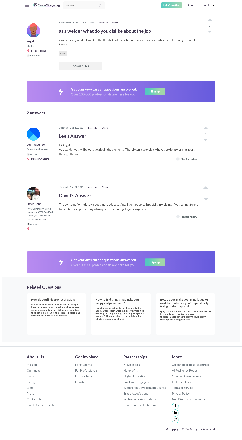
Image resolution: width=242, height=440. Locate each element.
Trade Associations (135, 393)
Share (115, 22)
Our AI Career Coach (40, 405)
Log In (206, 5)
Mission (32, 364)
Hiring (31, 382)
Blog (30, 387)
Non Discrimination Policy (188, 399)
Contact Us (34, 399)
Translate (103, 22)
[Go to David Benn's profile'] (34, 194)
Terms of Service (182, 387)
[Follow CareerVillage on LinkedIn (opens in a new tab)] (175, 413)
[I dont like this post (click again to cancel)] (210, 31)
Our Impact (34, 370)
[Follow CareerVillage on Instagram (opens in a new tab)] (175, 420)
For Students (83, 364)
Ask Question (171, 5)
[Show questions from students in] (29, 228)
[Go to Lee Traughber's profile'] (34, 135)
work (62, 53)
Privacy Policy (181, 393)
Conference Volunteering (140, 405)
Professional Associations (139, 399)
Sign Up (192, 5)
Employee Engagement (138, 382)
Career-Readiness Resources (191, 364)
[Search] (100, 5)
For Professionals (86, 370)
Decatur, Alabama (39, 158)
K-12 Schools (131, 364)
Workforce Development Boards (144, 387)
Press (30, 393)
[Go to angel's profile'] (34, 31)
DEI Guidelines (181, 382)
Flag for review (187, 159)
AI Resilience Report (185, 370)
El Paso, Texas (38, 50)
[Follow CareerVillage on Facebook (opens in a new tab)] (175, 406)
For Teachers (83, 376)
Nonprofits (130, 370)
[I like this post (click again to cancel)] (210, 20)
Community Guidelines (186, 376)
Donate (80, 382)
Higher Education (134, 376)
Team (30, 376)
